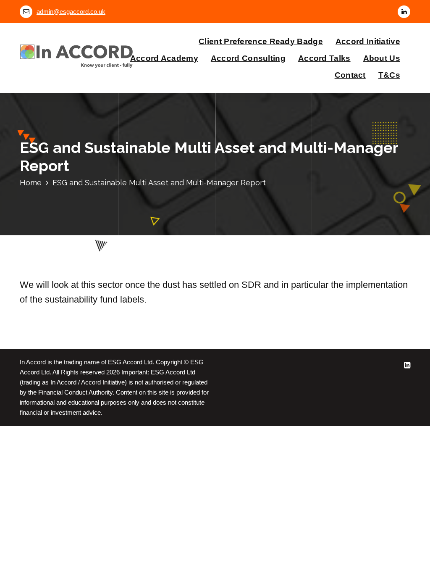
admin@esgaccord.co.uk (71, 11)
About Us (381, 58)
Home (31, 182)
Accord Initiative (368, 41)
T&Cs (389, 75)
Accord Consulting (248, 58)
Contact (350, 75)
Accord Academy (164, 58)
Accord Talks (324, 58)
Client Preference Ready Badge (261, 41)
